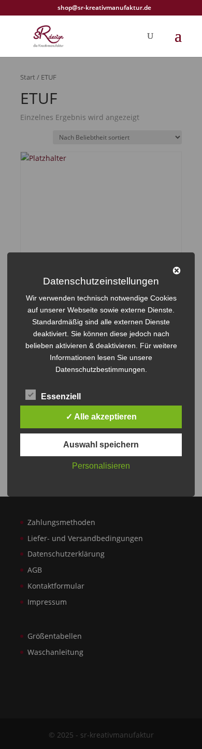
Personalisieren (101, 465)
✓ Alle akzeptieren (101, 416)
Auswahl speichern (101, 444)
